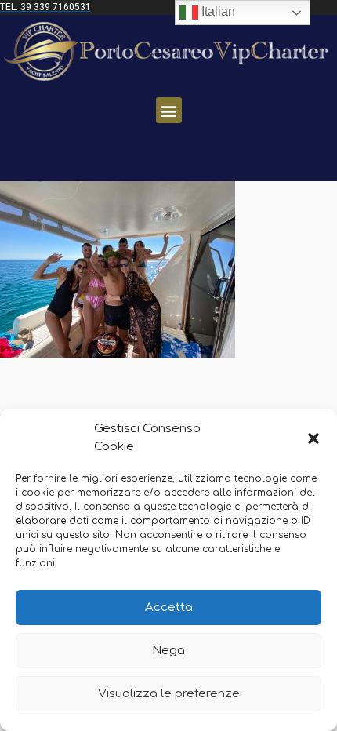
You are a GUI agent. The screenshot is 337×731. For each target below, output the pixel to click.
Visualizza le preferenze (169, 693)
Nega (168, 650)
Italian (216, 11)
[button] (313, 438)
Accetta (169, 607)
